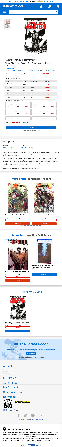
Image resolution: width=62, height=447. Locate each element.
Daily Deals (29, 357)
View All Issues (31, 56)
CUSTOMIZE (23, 445)
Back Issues (39, 357)
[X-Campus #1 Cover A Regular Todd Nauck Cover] (44, 198)
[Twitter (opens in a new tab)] (25, 416)
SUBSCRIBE (31, 354)
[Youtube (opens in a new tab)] (33, 416)
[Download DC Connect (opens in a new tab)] (31, 410)
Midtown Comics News (8, 373)
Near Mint (10, 84)
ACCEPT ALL (31, 445)
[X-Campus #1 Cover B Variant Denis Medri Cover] (17, 198)
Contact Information (7, 369)
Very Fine (9, 87)
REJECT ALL (38, 445)
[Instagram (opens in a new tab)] (40, 416)
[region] (6, 200)
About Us (9, 366)
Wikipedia (5, 371)
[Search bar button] (56, 12)
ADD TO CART (31, 127)
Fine (8, 90)
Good (8, 97)
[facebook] (18, 416)
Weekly (21, 357)
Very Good (10, 93)
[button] (41, 7)
